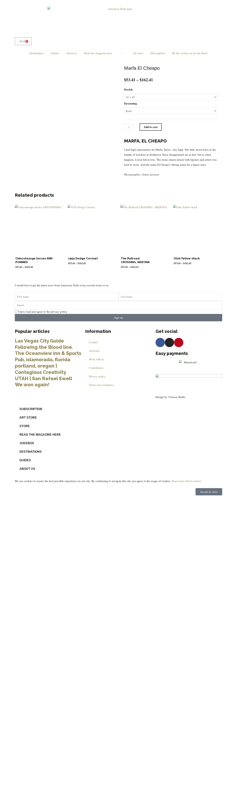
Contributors (96, 368)
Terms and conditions (101, 385)
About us (71, 53)
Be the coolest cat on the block (190, 53)
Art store (138, 53)
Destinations (36, 53)
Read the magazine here (98, 53)
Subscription (157, 53)
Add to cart (151, 127)
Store (123, 53)
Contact (93, 342)
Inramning (130, 103)
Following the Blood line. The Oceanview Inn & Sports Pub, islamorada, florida (48, 353)
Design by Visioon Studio (170, 397)
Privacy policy (97, 376)
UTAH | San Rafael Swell (43, 378)
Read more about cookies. (187, 481)
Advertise (94, 351)
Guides (55, 53)
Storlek (128, 89)
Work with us (96, 359)
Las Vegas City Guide (40, 341)
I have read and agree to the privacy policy (42, 311)
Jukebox (26, 443)
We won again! (32, 384)
